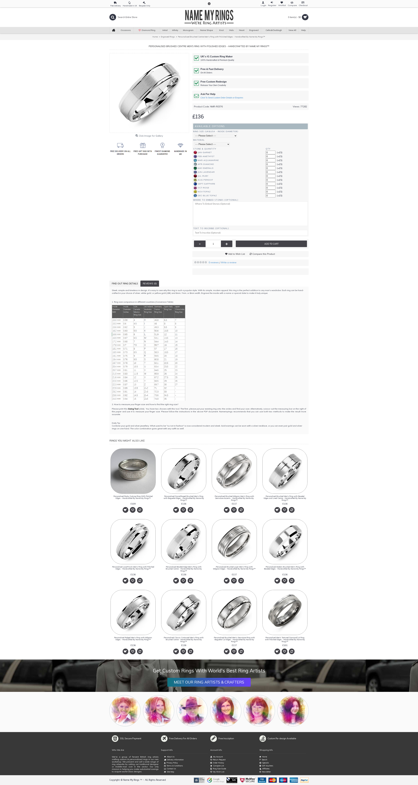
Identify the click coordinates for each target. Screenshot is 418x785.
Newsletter (266, 772)
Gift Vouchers (267, 766)
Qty (268, 149)
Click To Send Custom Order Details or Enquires (222, 98)
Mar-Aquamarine (208, 160)
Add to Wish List (236, 254)
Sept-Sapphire (206, 184)
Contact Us (171, 769)
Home (264, 757)
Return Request (219, 760)
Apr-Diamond (206, 164)
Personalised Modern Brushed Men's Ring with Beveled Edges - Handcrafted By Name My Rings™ (285, 568)
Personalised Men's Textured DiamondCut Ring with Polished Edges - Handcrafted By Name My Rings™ (285, 639)
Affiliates (266, 769)
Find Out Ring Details (125, 283)
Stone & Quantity (204, 149)
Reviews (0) (150, 283)
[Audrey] (293, 710)
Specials (265, 763)
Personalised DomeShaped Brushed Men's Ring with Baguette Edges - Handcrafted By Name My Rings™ (184, 498)
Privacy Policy (172, 763)
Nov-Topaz (204, 191)
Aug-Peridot (205, 180)
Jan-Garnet (205, 152)
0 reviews (214, 262)
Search (264, 760)
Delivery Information (175, 760)
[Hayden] (158, 710)
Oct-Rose (203, 187)
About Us (171, 757)
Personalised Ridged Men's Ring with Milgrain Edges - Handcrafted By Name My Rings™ (133, 638)
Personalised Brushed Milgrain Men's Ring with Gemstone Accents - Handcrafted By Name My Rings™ (234, 498)
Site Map (170, 772)
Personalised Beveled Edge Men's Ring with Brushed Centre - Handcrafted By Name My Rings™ (184, 569)
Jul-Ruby (203, 176)
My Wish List (218, 772)
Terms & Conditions (175, 766)
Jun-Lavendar (206, 172)
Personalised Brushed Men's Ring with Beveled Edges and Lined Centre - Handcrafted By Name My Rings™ (285, 498)
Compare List (218, 766)
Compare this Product (263, 254)
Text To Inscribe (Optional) (211, 228)
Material (199, 140)
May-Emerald (206, 168)
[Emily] (259, 710)
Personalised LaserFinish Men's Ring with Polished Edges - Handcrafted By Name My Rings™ (133, 568)
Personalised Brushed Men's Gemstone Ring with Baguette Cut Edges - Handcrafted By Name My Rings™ (234, 639)
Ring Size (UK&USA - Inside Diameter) (215, 131)
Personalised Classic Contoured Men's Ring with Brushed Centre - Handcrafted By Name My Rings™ (184, 639)
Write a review (228, 262)
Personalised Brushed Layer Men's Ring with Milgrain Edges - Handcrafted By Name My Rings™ (234, 568)
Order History (218, 763)
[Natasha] (125, 710)
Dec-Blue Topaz (207, 195)
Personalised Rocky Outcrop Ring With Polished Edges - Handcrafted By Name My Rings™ (133, 497)
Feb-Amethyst (206, 156)
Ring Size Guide (219, 769)
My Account (218, 757)
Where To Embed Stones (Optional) (215, 200)
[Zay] (192, 710)
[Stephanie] (225, 710)
